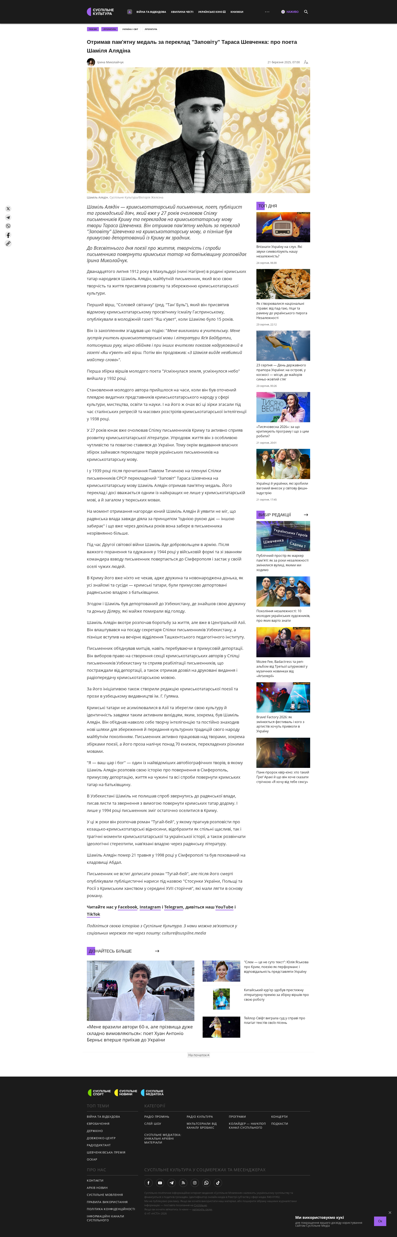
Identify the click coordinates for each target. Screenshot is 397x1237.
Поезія (93, 29)
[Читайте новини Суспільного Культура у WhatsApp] (206, 1183)
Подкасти (279, 1124)
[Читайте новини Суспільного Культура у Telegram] (171, 1183)
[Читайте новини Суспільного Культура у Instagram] (195, 1183)
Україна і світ (130, 29)
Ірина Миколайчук (110, 62)
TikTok (93, 914)
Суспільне (200, 1205)
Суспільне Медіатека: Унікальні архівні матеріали (162, 1138)
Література (151, 29)
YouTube (224, 907)
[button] (8, 208)
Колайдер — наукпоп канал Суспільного (247, 1125)
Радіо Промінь (156, 1117)
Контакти (95, 1180)
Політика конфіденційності (111, 1209)
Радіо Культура (200, 1117)
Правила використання (107, 1202)
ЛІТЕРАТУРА (109, 29)
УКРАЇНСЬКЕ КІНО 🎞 (212, 12)
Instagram (150, 907)
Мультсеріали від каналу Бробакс (202, 1125)
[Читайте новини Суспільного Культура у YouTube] (160, 1183)
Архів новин (97, 1188)
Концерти (279, 1117)
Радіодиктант (99, 1145)
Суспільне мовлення (105, 1195)
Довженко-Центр (101, 1138)
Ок (380, 1221)
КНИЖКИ (237, 12)
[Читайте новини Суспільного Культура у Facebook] (148, 1183)
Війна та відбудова (151, 12)
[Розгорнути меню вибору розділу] (129, 11)
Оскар (92, 1159)
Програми (237, 1117)
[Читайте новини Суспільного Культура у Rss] (183, 1183)
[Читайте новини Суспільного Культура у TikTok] (218, 1183)
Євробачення (98, 1124)
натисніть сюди (202, 1209)
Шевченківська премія (106, 1152)
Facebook (127, 907)
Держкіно (95, 1131)
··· (267, 11)
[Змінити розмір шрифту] (306, 62)
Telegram (173, 907)
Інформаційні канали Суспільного (105, 1218)
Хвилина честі (182, 12)
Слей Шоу (152, 1124)
